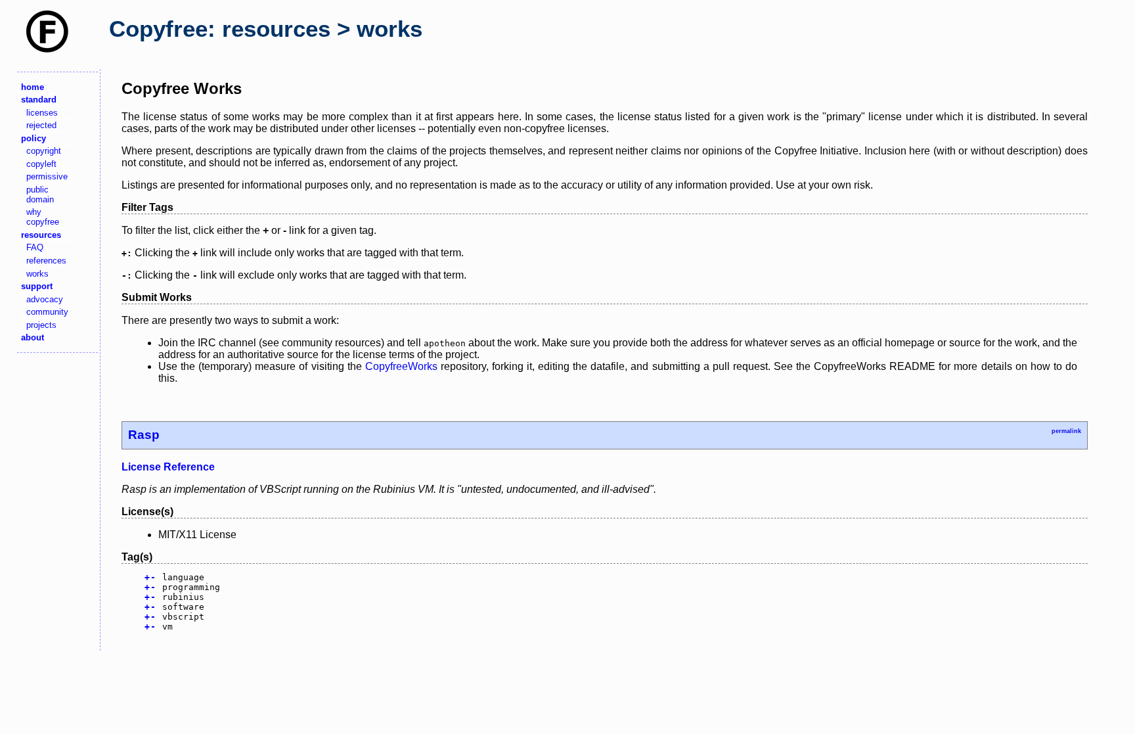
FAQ (34, 247)
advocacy (44, 299)
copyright (43, 151)
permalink (1066, 431)
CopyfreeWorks (401, 366)
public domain (40, 194)
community (47, 312)
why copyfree (42, 217)
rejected (41, 125)
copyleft (41, 164)
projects (41, 325)
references (46, 260)
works (37, 274)
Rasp (144, 435)
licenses (42, 113)
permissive (47, 176)
